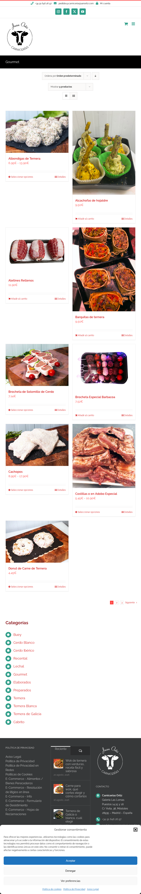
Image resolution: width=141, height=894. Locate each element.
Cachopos (15, 471)
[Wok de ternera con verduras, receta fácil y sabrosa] (58, 763)
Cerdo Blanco (24, 642)
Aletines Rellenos (21, 280)
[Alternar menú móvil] (133, 24)
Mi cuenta (105, 3)
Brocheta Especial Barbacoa (95, 397)
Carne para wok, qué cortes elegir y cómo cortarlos (76, 791)
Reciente (60, 749)
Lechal (18, 666)
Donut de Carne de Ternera (27, 568)
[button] (135, 829)
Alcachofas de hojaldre (91, 200)
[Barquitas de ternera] (104, 269)
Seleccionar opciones (22, 177)
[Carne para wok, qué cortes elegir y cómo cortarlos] (58, 789)
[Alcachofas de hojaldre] (104, 153)
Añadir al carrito (86, 219)
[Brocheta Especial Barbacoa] (104, 367)
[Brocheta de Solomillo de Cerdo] (37, 365)
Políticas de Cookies (19, 774)
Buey (17, 635)
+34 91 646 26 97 (111, 819)
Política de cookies (52, 889)
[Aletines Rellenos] (37, 251)
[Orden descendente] (95, 76)
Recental (20, 658)
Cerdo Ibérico (23, 650)
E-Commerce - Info (19, 796)
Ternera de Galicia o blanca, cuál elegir (74, 816)
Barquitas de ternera (89, 317)
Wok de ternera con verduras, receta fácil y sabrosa (76, 766)
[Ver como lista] (73, 95)
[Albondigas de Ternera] (37, 132)
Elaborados (22, 682)
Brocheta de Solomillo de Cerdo (31, 391)
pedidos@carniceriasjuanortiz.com (76, 3)
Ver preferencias (70, 880)
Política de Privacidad (74, 889)
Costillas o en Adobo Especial (96, 494)
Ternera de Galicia (27, 714)
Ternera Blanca (25, 706)
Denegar (70, 870)
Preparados (22, 690)
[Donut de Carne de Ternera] (37, 542)
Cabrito (18, 722)
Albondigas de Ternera (24, 158)
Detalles (61, 177)
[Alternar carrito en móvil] (126, 24)
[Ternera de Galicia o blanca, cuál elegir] (58, 814)
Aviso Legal (93, 889)
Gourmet (20, 674)
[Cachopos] (37, 445)
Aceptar (70, 860)
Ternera (19, 698)
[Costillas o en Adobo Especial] (104, 456)
